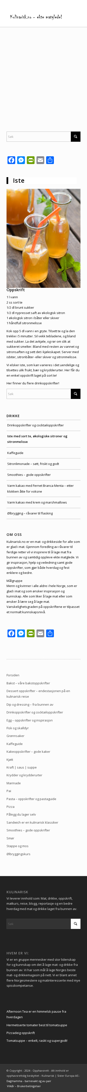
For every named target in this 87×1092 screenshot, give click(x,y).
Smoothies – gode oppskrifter (29, 474)
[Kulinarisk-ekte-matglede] (36, 17)
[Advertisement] (43, 73)
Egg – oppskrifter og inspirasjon (30, 720)
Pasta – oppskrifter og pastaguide (31, 799)
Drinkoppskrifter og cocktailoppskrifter (35, 425)
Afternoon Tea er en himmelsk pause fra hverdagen (36, 1014)
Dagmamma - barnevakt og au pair (29, 1081)
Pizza (10, 806)
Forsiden (13, 675)
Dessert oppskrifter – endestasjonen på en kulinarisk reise (38, 694)
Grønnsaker (15, 736)
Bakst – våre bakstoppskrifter (28, 683)
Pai (9, 791)
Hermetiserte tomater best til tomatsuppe (37, 1025)
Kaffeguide (15, 453)
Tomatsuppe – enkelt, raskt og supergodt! (37, 1040)
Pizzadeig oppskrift (21, 1033)
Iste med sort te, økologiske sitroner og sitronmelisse (37, 439)
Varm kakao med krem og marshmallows (37, 502)
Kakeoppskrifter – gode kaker (28, 751)
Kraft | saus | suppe (22, 767)
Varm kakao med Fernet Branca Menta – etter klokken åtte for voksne (40, 488)
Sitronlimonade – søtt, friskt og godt (33, 464)
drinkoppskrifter (46, 383)
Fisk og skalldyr (18, 728)
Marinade (14, 783)
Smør (10, 838)
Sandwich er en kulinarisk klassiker (32, 822)
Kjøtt (10, 759)
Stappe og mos (18, 846)
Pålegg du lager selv (21, 814)
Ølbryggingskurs (18, 854)
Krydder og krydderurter (24, 775)
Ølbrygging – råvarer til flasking (30, 513)
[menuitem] (23, 1086)
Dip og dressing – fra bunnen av (30, 704)
